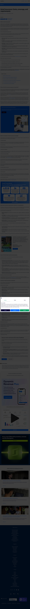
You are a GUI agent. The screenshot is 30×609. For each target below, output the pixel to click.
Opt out (5, 310)
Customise (14, 310)
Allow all (24, 310)
